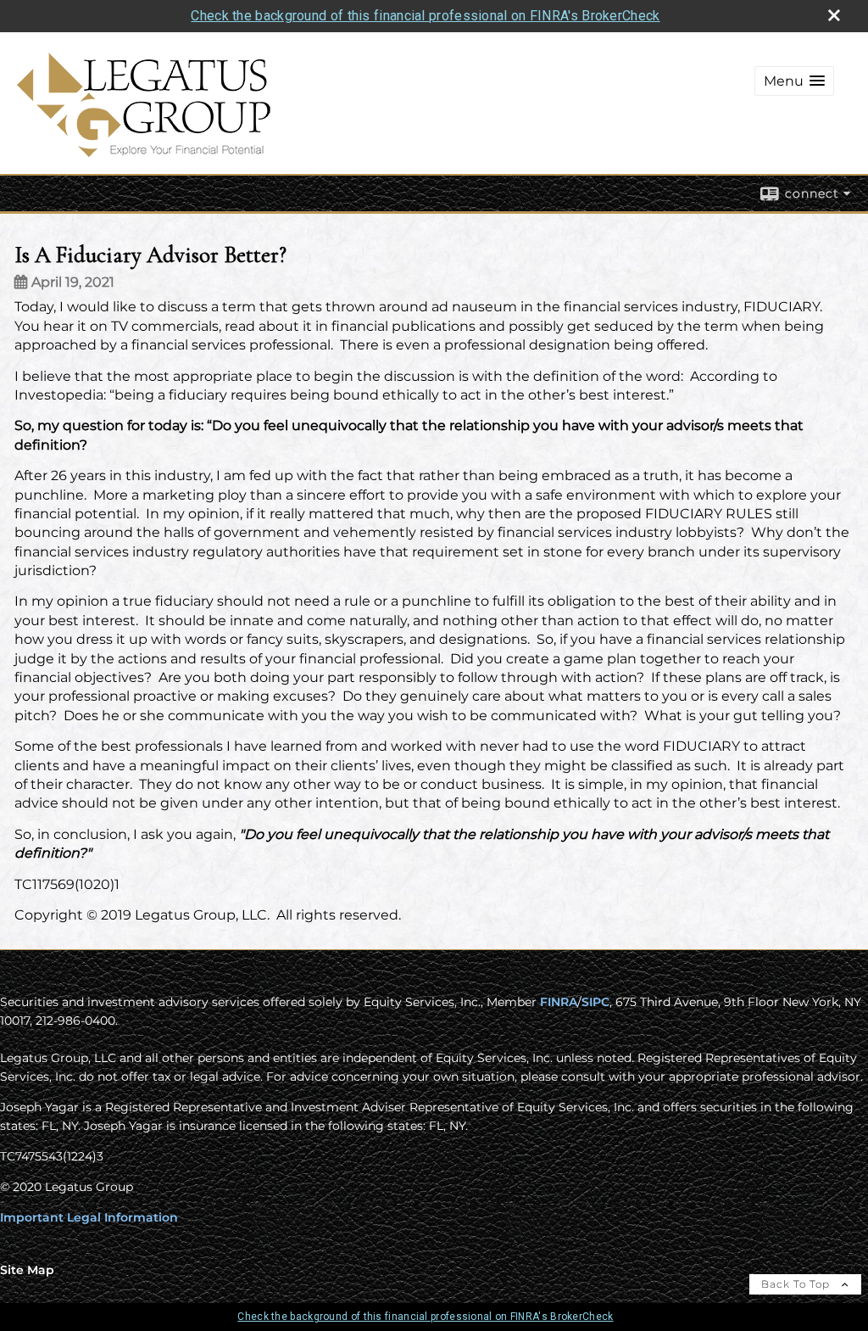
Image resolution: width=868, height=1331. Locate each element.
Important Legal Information (89, 1217)
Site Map (27, 1270)
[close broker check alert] (834, 15)
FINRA (558, 1001)
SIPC (595, 1001)
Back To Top (797, 1284)
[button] (794, 81)
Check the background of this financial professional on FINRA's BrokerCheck (425, 16)
